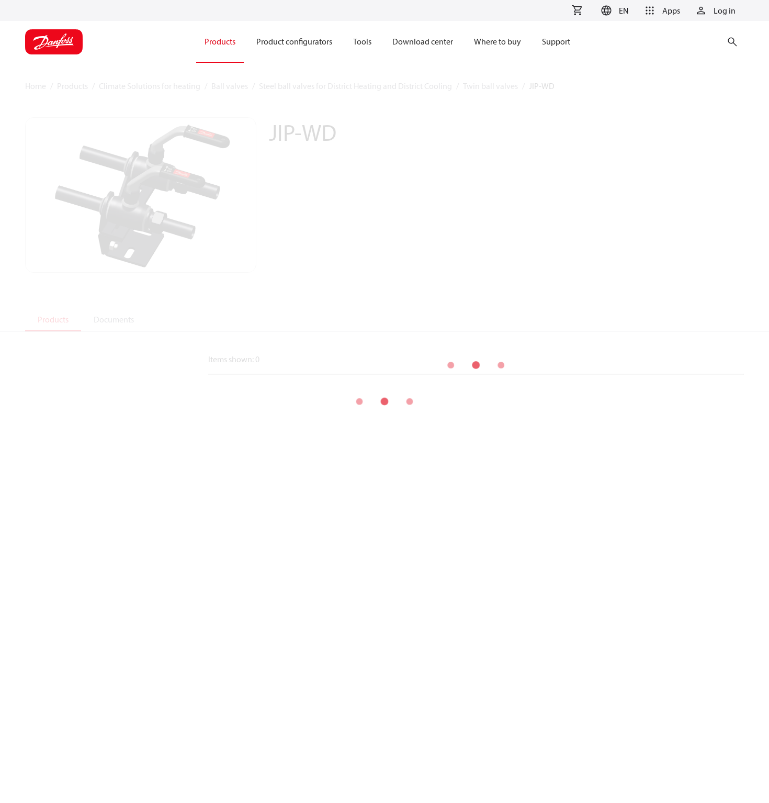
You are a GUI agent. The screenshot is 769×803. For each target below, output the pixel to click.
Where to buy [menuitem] (497, 41)
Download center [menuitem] (422, 41)
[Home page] (54, 41)
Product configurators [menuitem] (294, 41)
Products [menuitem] (220, 41)
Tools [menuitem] (362, 41)
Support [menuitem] (556, 41)
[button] (613, 10)
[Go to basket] (577, 10)
